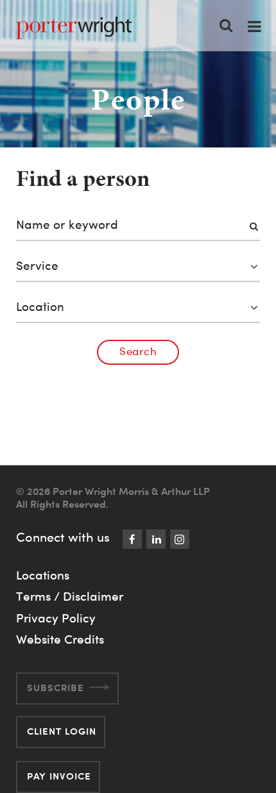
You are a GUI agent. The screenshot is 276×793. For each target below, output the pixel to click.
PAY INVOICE (59, 776)
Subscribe (55, 687)
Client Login (61, 731)
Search (138, 351)
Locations (42, 575)
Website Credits (60, 639)
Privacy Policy (56, 618)
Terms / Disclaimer (69, 596)
